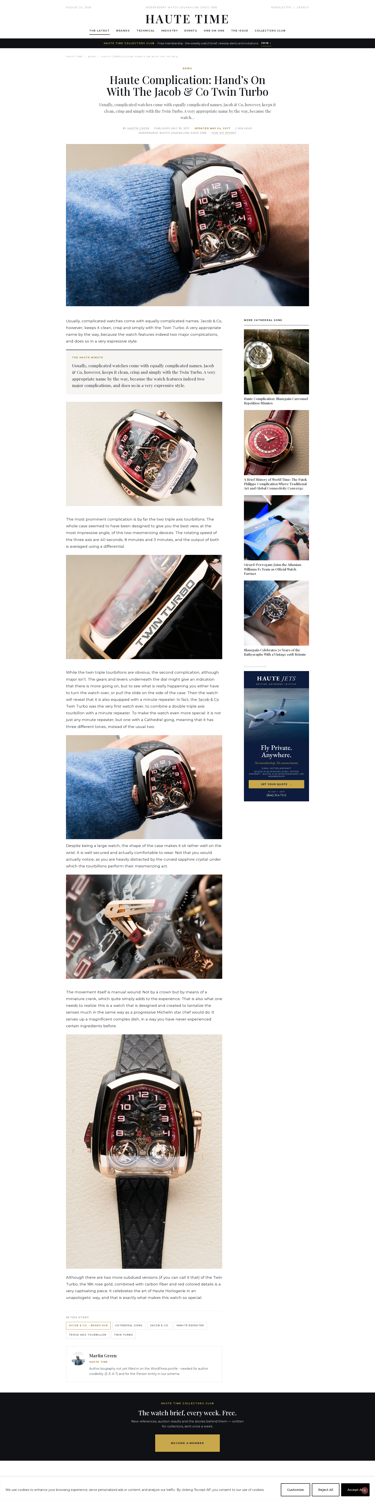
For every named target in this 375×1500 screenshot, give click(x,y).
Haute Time (74, 56)
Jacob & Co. (159, 1325)
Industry (169, 30)
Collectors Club (270, 30)
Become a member (187, 1443)
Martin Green (138, 128)
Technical (146, 30)
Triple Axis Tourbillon (88, 1334)
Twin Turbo (123, 1334)
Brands (123, 30)
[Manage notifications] (364, 1490)
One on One (214, 30)
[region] (187, 1488)
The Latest (99, 30)
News (92, 56)
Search (303, 7)
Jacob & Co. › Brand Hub (88, 1325)
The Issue (239, 30)
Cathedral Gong (129, 1325)
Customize (295, 1490)
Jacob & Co (208, 699)
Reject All (325, 1490)
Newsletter (281, 7)
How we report (224, 133)
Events (190, 30)
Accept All (355, 1490)
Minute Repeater (190, 1325)
